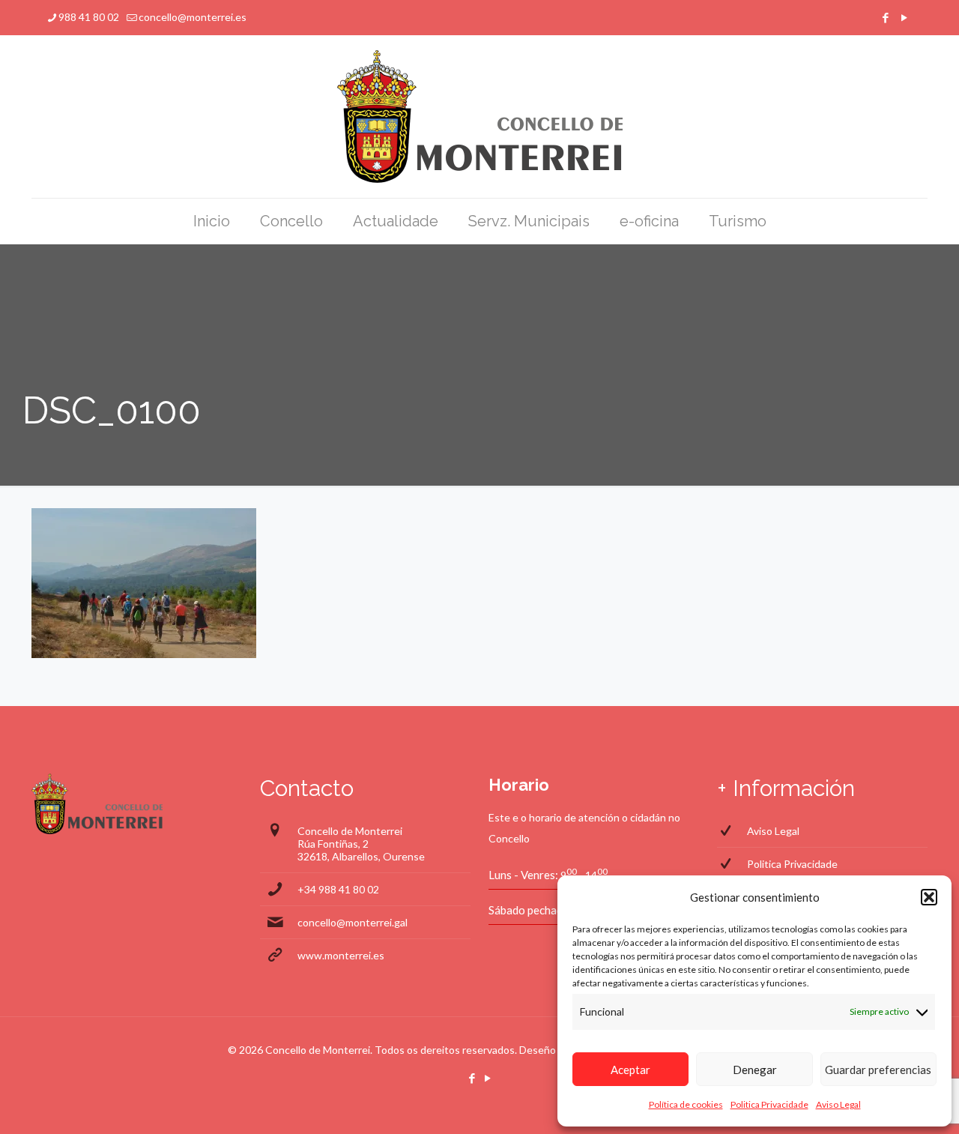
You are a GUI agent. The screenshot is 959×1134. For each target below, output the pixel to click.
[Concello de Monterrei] (480, 116)
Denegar (755, 1069)
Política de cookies (686, 1104)
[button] (929, 897)
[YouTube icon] (904, 17)
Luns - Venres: (523, 874)
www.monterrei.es (340, 955)
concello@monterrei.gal (352, 922)
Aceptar (630, 1069)
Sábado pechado (528, 910)
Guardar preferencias (878, 1069)
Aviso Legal (838, 1104)
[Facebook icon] (885, 17)
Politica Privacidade (769, 1104)
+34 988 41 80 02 (338, 889)
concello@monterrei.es (192, 16)
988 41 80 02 (88, 16)
